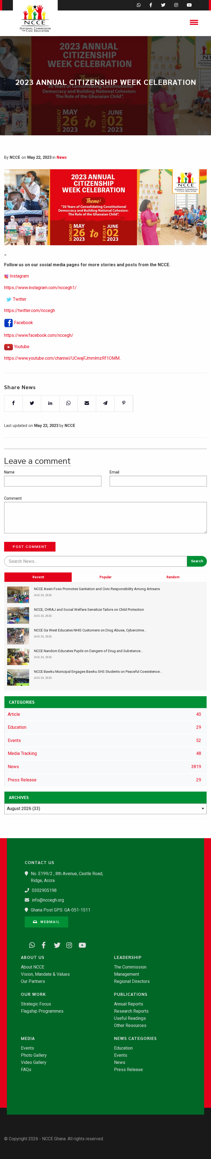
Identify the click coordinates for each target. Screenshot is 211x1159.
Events (27, 1048)
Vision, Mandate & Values (45, 974)
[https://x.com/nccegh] (54, 944)
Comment (13, 498)
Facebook (23, 322)
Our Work (33, 994)
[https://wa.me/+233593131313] (30, 944)
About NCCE (32, 967)
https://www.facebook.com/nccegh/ (38, 335)
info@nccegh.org (48, 900)
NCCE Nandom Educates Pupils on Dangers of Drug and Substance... (88, 651)
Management (126, 974)
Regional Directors (132, 981)
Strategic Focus (36, 1004)
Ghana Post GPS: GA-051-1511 (60, 910)
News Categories (135, 1038)
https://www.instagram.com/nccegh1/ (40, 287)
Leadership (128, 957)
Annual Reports (128, 1004)
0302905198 (44, 890)
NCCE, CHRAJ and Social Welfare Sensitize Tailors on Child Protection (89, 609)
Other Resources (130, 1025)
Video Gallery (33, 1062)
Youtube (21, 346)
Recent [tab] (38, 577)
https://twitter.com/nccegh (29, 310)
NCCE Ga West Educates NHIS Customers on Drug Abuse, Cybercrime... (90, 630)
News (62, 157)
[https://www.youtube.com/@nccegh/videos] (79, 944)
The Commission (130, 967)
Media (28, 1038)
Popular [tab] (105, 577)
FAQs (26, 1069)
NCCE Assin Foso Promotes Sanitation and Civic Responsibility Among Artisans (97, 589)
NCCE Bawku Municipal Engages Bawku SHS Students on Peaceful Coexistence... (98, 671)
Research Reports (131, 1011)
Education (123, 1048)
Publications (131, 994)
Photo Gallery (34, 1055)
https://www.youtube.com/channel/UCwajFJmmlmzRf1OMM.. (62, 358)
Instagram (19, 276)
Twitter (19, 299)
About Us (33, 957)
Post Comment (30, 547)
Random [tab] (172, 577)
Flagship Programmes (42, 1011)
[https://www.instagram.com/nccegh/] (67, 944)
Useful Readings (130, 1018)
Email (114, 472)
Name (9, 472)
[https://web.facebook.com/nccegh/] (42, 944)
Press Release (128, 1069)
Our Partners (33, 981)
